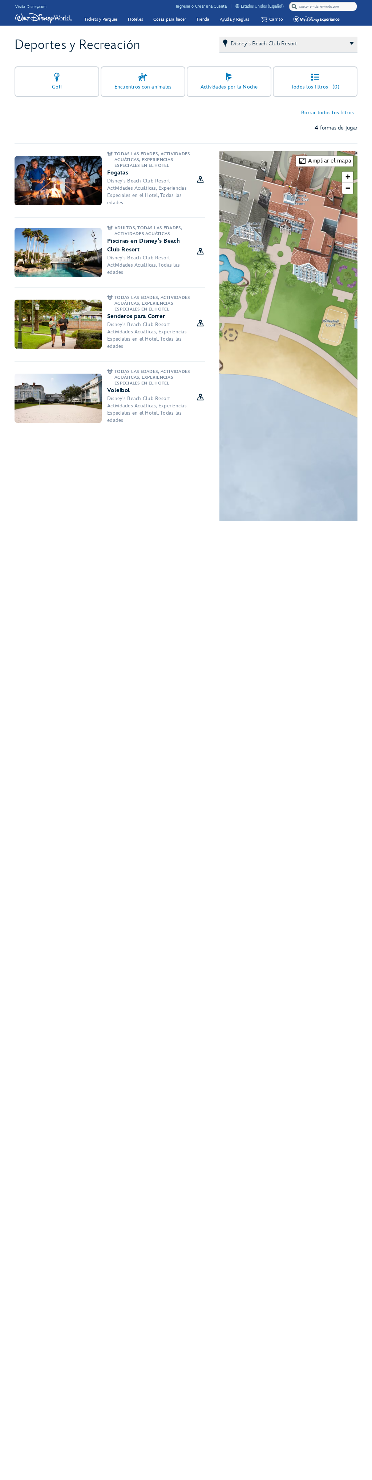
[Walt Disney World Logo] (43, 18)
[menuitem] (237, 6)
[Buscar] (294, 6)
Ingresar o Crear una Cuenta (201, 6)
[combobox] (323, 6)
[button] (271, 19)
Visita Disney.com (30, 6)
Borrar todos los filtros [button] (327, 113)
